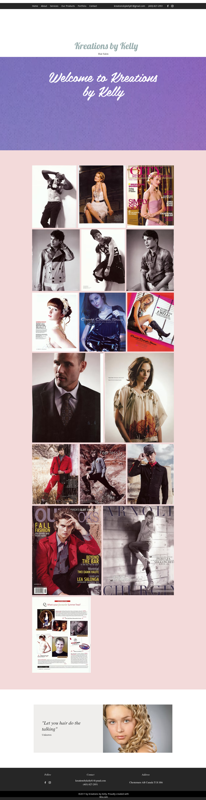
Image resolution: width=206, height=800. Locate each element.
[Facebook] (167, 6)
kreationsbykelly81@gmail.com (129, 6)
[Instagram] (172, 6)
